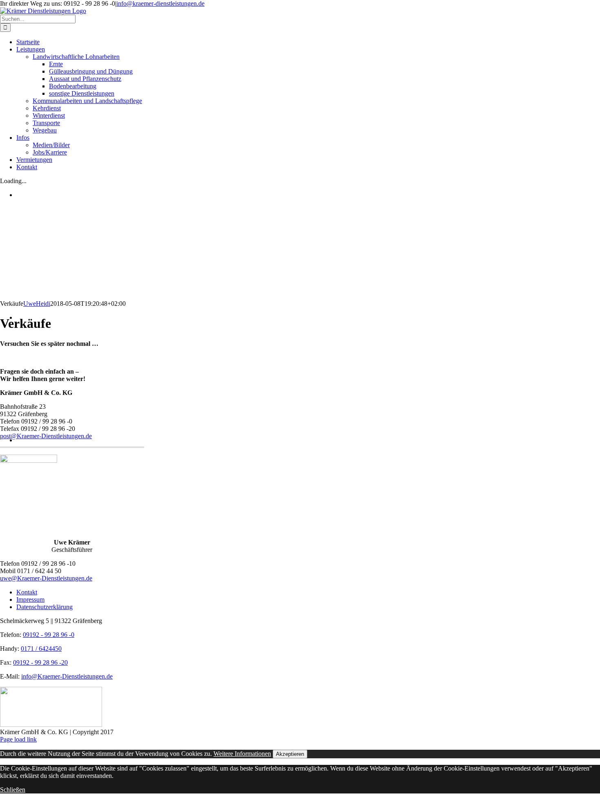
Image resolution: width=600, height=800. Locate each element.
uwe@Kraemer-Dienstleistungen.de (46, 578)
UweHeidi (36, 303)
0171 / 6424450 (41, 648)
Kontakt (26, 592)
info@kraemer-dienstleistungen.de (160, 3)
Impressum (30, 599)
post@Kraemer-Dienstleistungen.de (46, 435)
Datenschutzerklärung (44, 606)
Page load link (18, 739)
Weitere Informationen (242, 753)
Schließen (12, 789)
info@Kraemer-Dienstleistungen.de (67, 676)
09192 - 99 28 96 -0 (48, 634)
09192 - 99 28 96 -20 (40, 662)
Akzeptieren (290, 754)
